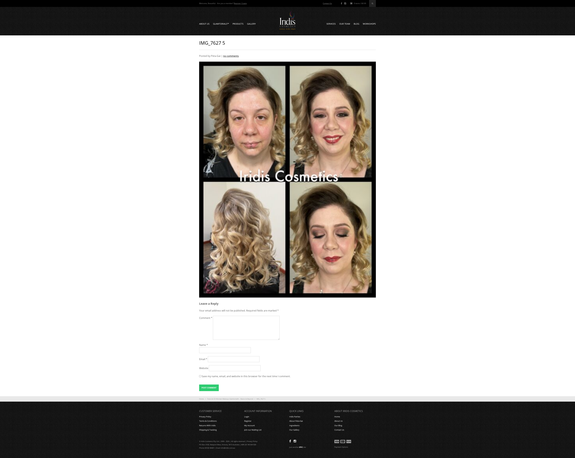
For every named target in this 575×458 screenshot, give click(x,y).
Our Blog (338, 425)
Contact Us (327, 3)
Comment (205, 318)
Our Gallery (294, 429)
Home (201, 399)
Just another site (297, 447)
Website (203, 368)
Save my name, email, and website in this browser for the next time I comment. (246, 376)
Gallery (251, 23)
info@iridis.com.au (228, 448)
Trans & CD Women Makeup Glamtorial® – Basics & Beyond (230, 399)
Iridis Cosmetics (287, 20)
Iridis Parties (294, 416)
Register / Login (240, 3)
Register (247, 421)
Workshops (369, 23)
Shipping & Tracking (208, 429)
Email (203, 359)
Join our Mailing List (253, 429)
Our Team (344, 23)
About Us (204, 23)
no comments (231, 56)
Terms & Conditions (208, 421)
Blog (356, 23)
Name (203, 345)
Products (238, 23)
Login (246, 416)
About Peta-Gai (296, 421)
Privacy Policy (205, 416)
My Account (249, 425)
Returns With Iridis (207, 425)
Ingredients (294, 425)
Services (331, 23)
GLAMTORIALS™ (221, 23)
